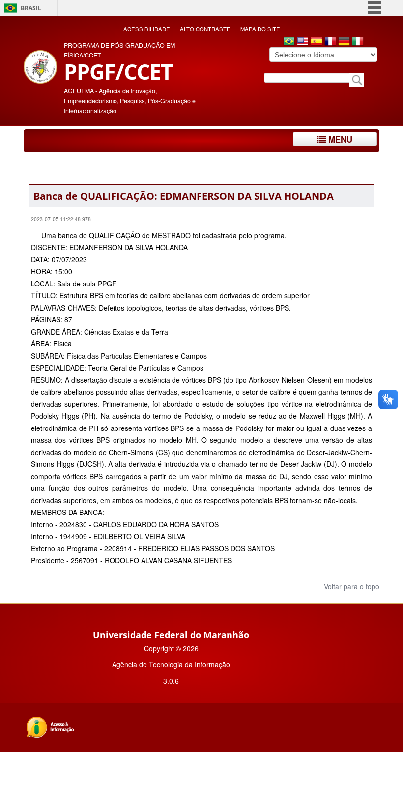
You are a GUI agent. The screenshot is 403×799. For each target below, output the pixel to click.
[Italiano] (358, 42)
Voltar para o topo (350, 586)
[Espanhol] (316, 42)
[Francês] (330, 42)
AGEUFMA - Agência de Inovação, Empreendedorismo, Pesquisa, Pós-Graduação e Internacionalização (130, 100)
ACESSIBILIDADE (146, 29)
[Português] (289, 42)
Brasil (31, 8)
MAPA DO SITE (260, 29)
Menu (339, 139)
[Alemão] (344, 42)
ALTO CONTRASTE (205, 29)
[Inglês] (303, 42)
